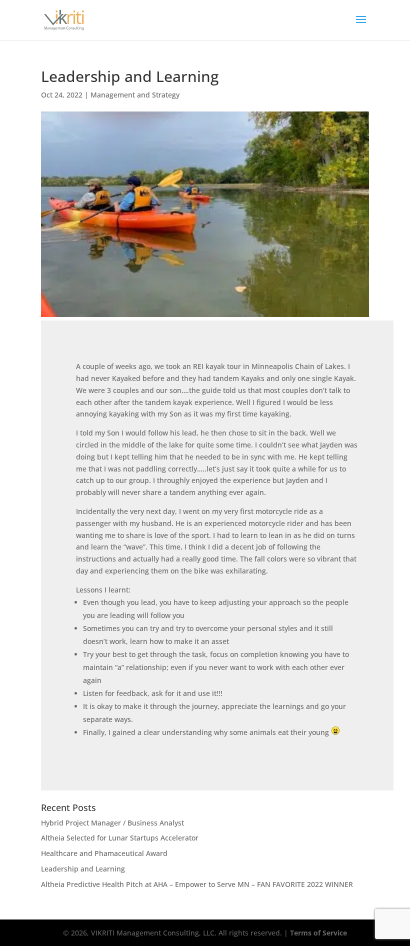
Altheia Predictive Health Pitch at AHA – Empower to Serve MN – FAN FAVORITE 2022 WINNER (197, 884)
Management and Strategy (135, 95)
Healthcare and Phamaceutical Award (104, 853)
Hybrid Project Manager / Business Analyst (112, 823)
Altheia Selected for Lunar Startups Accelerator (119, 837)
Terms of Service (318, 933)
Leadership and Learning (83, 869)
